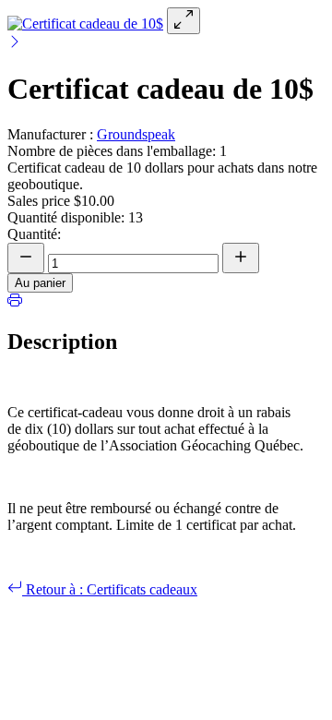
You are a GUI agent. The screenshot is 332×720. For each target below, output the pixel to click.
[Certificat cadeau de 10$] (85, 23)
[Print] (14, 302)
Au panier (40, 283)
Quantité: (34, 234)
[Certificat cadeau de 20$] (14, 44)
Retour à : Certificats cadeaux (109, 589)
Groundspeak (136, 134)
